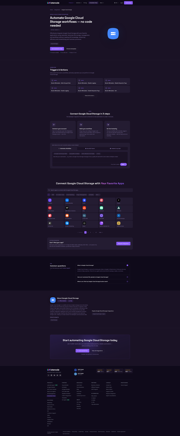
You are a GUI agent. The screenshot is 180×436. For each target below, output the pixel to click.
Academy (79, 393)
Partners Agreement (121, 431)
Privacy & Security (93, 431)
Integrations (57, 9)
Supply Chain (50, 419)
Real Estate (49, 406)
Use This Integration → (63, 81)
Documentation (80, 387)
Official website (62, 300)
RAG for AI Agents (51, 391)
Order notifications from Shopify (88, 153)
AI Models (91, 194)
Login (121, 2)
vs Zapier (93, 398)
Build (123, 164)
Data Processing (101, 431)
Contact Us (108, 385)
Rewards (79, 406)
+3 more (98, 153)
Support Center (109, 391)
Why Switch (94, 396)
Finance (49, 417)
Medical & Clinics (51, 409)
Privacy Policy (74, 431)
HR (48, 411)
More (101, 2)
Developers (50, 421)
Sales (48, 415)
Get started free (83, 350)
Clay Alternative (95, 404)
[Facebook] (60, 375)
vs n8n (92, 402)
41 (96, 232)
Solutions (78, 2)
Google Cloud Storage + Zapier (99, 314)
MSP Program (94, 389)
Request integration (123, 243)
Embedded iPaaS (93, 2)
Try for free (128, 2)
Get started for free (57, 49)
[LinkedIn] (51, 375)
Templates (64, 397)
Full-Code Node (65, 391)
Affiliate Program (95, 387)
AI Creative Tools (60, 194)
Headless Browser (66, 393)
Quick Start (79, 385)
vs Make (93, 400)
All (48, 194)
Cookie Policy (81, 431)
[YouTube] (54, 375)
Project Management (81, 194)
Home (51, 9)
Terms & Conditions (66, 431)
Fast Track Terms (66, 433)
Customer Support (51, 413)
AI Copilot (65, 400)
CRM (53, 194)
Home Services (50, 404)
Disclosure (108, 431)
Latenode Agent (52, 385)
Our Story (79, 402)
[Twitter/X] (48, 375)
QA (48, 425)
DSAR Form (113, 431)
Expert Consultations (111, 395)
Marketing (49, 402)
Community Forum (81, 395)
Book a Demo (109, 389)
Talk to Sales (109, 387)
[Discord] (57, 375)
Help (71, 300)
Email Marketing (70, 194)
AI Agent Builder (51, 387)
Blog (78, 389)
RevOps (49, 423)
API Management (51, 393)
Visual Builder (65, 385)
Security (79, 408)
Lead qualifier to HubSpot (74, 153)
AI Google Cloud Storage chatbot (60, 153)
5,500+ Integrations (66, 395)
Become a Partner (95, 385)
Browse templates (71, 49)
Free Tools (79, 391)
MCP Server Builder (51, 389)
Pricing (85, 2)
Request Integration (111, 393)
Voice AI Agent (124, 385)
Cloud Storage (54, 43)
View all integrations (97, 350)
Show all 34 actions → (90, 95)
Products (71, 2)
